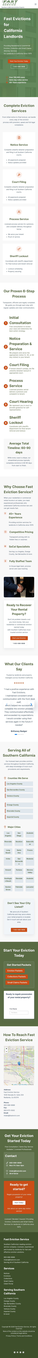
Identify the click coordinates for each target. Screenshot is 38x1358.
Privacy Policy (11, 1336)
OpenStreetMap (23, 1084)
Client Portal (8, 1284)
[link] (19, 708)
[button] (31, 704)
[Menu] (35, 4)
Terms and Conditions (24, 1336)
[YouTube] (14, 1352)
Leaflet (15, 1084)
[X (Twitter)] (23, 1352)
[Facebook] (17, 1352)
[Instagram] (20, 1352)
